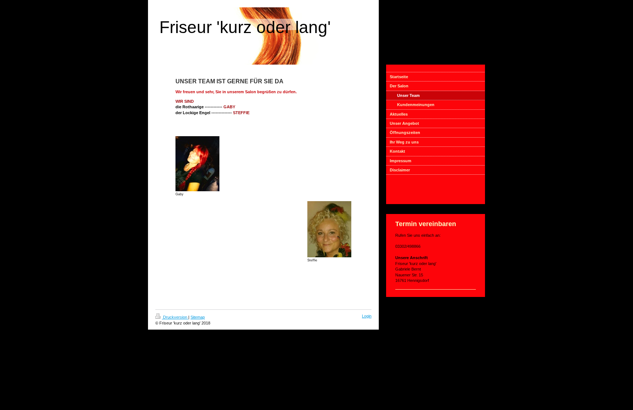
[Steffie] (329, 229)
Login (366, 316)
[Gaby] (197, 163)
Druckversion (175, 317)
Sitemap (197, 317)
